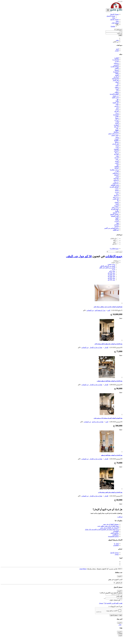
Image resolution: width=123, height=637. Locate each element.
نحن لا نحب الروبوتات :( (115, 606)
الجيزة (117, 61)
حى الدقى (116, 230)
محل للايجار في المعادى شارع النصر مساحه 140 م (110, 492)
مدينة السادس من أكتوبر (111, 228)
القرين (117, 171)
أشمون (117, 138)
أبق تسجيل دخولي (115, 600)
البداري (116, 221)
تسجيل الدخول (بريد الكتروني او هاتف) (111, 592)
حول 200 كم (111, 274)
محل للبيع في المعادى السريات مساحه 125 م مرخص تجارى (108, 418)
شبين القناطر (115, 185)
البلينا (117, 204)
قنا (118, 83)
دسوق (117, 118)
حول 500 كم (111, 279)
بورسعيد (116, 63)
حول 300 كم (111, 276)
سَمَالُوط (116, 132)
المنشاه (116, 175)
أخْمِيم (117, 123)
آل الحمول (116, 212)
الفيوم (117, 75)
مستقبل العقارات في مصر (111, 524)
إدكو (117, 90)
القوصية (116, 149)
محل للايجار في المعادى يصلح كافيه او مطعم (111, 455)
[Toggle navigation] (108, 10)
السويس (116, 65)
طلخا (117, 101)
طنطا (117, 73)
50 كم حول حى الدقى (79, 256)
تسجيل (117, 554)
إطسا (117, 218)
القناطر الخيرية (114, 187)
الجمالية (116, 150)
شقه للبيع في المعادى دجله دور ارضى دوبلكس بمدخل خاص (108, 306)
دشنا (117, 193)
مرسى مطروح (114, 169)
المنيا (117, 89)
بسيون (117, 188)
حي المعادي (90, 310)
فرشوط (116, 195)
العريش (116, 111)
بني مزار (116, 181)
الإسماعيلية (115, 78)
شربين (117, 192)
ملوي (117, 104)
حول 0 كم (112, 271)
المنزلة (117, 157)
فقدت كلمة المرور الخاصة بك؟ (113, 603)
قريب (120, 635)
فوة (118, 164)
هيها (117, 223)
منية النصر (115, 183)
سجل (113, 17)
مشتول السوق (114, 214)
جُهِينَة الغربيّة (115, 209)
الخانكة (117, 168)
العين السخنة (115, 216)
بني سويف (116, 95)
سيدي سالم (115, 207)
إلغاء (120, 615)
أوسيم (117, 161)
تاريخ (113, 269)
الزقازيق (116, 77)
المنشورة (116, 71)
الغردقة (116, 126)
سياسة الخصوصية (113, 536)
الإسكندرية (115, 59)
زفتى (117, 128)
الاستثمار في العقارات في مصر (109, 527)
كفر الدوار (116, 80)
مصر (117, 40)
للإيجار (106, 347)
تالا (118, 200)
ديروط (117, 152)
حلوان (117, 85)
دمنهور (117, 87)
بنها (118, 99)
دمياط (117, 142)
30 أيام (114, 244)
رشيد (117, 159)
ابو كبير (116, 120)
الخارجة (116, 154)
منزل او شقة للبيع (99, 310)
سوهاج (117, 92)
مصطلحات (115, 534)
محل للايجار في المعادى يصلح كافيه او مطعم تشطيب (109, 381)
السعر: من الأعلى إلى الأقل (107, 267)
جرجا (117, 113)
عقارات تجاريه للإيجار (95, 347)
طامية (117, 211)
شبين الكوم (115, 97)
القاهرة (116, 58)
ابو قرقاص (115, 173)
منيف (117, 137)
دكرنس (116, 106)
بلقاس (117, 116)
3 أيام (114, 240)
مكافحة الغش (114, 533)
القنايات (116, 224)
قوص (117, 176)
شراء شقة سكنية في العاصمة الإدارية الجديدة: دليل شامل (102, 529)
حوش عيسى (115, 135)
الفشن (117, 163)
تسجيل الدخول (110, 16)
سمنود (117, 190)
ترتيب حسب (111, 264)
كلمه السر (119, 596)
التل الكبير (116, 199)
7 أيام (114, 242)
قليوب (117, 121)
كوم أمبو (116, 178)
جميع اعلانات (114, 248)
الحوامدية (116, 114)
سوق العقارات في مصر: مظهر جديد (108, 526)
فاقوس (116, 166)
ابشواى (116, 202)
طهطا (117, 130)
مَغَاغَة (117, 219)
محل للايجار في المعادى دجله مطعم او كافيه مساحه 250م (108, 344)
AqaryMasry (83, 569)
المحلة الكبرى (114, 66)
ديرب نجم (116, 197)
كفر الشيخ (116, 102)
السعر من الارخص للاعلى (107, 266)
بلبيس (117, 109)
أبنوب (117, 147)
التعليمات (116, 531)
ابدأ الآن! (119, 517)
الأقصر (117, 68)
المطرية (116, 125)
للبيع (108, 310)
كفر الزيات (115, 144)
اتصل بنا (116, 543)
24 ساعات (113, 238)
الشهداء (116, 206)
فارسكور (116, 180)
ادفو (117, 108)
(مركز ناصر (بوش (113, 133)
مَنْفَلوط (116, 140)
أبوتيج (117, 145)
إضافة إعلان (115, 23)
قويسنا (117, 226)
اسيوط (117, 70)
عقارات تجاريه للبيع (97, 422)
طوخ (117, 156)
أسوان (117, 82)
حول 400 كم (111, 278)
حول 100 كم (111, 273)
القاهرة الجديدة (114, 94)
